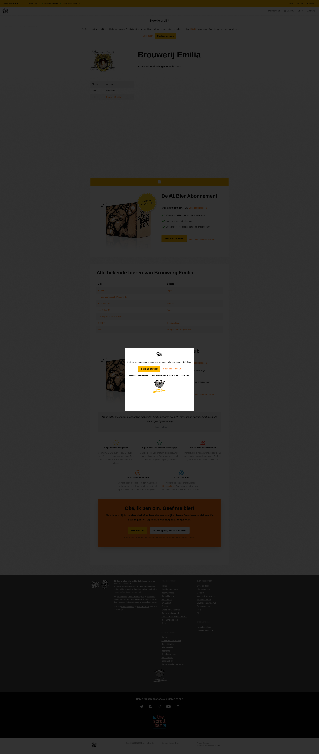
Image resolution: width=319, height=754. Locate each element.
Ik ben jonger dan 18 (172, 369)
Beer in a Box (159, 354)
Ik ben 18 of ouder (149, 369)
